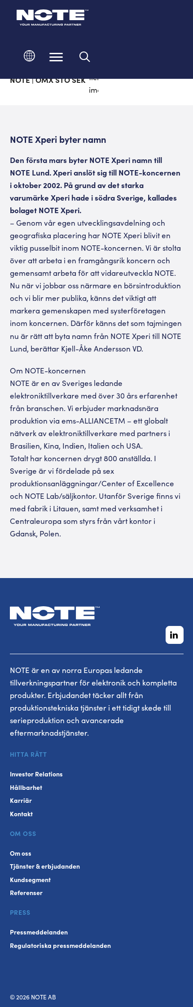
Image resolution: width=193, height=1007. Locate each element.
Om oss (20, 853)
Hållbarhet (26, 787)
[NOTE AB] (52, 19)
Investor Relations (36, 774)
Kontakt (21, 814)
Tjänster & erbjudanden (45, 866)
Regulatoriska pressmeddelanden (60, 945)
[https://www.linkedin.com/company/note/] (175, 635)
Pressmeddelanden (39, 932)
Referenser (26, 892)
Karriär (21, 800)
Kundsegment (30, 879)
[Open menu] (56, 56)
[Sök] (85, 56)
